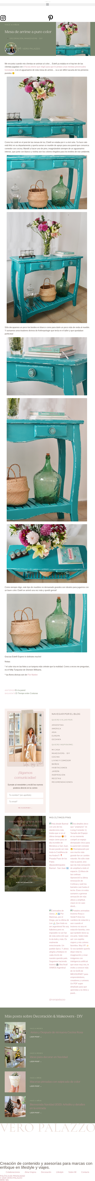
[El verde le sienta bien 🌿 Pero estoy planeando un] (12, 1153)
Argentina (58, 725)
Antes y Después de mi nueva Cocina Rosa (56, 1032)
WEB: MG (4, 1180)
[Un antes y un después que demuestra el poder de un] (83, 1153)
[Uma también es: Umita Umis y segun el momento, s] (83, 1140)
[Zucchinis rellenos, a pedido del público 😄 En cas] (12, 1140)
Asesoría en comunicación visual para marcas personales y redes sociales (25, 825)
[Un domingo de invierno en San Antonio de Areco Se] (36, 1140)
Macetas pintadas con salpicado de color (55, 1081)
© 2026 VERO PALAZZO (11, 1178)
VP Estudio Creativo (25, 876)
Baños (55, 764)
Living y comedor (61, 760)
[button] (47, 4)
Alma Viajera (30, 1172)
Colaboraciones (13, 1172)
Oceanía (56, 739)
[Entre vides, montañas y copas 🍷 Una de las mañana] (36, 1153)
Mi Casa (56, 750)
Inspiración (58, 775)
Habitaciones (59, 768)
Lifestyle (59, 1172)
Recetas (56, 778)
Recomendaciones (62, 782)
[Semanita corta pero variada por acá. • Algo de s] (59, 1140)
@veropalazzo (57, 999)
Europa (56, 736)
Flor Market (32, 675)
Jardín (55, 771)
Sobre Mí (72, 1172)
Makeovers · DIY (33, 38)
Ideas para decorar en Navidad (49, 1057)
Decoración (16, 38)
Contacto (85, 1172)
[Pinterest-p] (51, 18)
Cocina (56, 757)
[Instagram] (3, 18)
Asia (54, 732)
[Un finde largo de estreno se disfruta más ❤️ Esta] (59, 1153)
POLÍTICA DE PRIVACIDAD (12, 1176)
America (56, 728)
